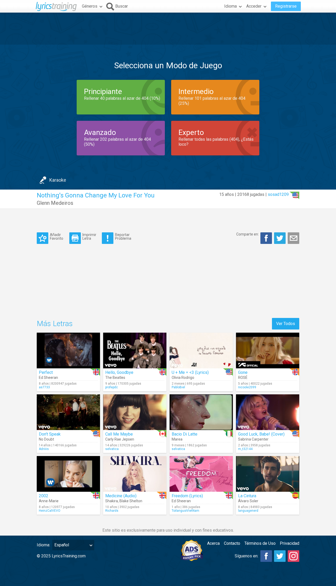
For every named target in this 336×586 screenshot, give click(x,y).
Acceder (253, 6)
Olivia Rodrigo (183, 377)
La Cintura (247, 495)
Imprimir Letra (89, 236)
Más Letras (55, 323)
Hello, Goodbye (119, 372)
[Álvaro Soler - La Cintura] (267, 474)
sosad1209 (278, 194)
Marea (177, 439)
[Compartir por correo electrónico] (293, 238)
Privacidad (289, 543)
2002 (43, 495)
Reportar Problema (123, 236)
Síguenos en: (246, 555)
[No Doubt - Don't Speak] (68, 412)
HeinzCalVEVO (49, 510)
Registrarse (286, 6)
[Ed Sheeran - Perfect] (68, 350)
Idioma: (43, 544)
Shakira (111, 501)
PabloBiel (178, 387)
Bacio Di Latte (184, 434)
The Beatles (115, 377)
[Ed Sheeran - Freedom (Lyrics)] (201, 474)
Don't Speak (50, 434)
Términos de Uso (260, 543)
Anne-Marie (49, 501)
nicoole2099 (247, 387)
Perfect (46, 372)
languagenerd (248, 510)
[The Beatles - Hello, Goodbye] (134, 350)
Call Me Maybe (119, 434)
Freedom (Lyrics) (187, 495)
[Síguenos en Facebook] (266, 556)
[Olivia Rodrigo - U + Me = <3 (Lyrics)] (201, 350)
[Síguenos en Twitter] (280, 556)
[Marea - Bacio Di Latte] (201, 412)
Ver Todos (285, 323)
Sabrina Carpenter (253, 439)
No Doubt (46, 439)
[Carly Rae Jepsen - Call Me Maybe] (134, 412)
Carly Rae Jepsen (119, 439)
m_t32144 (245, 449)
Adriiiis (44, 449)
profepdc (111, 387)
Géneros (89, 6)
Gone (243, 372)
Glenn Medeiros (55, 203)
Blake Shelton (130, 501)
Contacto (232, 543)
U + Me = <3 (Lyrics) (190, 372)
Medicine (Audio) (120, 495)
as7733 (44, 387)
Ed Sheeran (48, 377)
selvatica (112, 449)
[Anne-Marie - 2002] (68, 474)
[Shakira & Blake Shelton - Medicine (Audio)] (134, 474)
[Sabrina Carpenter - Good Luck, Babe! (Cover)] (267, 412)
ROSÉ (243, 377)
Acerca (213, 543)
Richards (111, 510)
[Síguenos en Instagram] (293, 556)
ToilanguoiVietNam (185, 510)
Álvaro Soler (248, 501)
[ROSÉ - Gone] (267, 350)
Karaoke (57, 180)
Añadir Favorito (56, 236)
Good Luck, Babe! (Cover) (261, 434)
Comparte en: (247, 234)
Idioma (230, 6)
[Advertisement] (168, 28)
